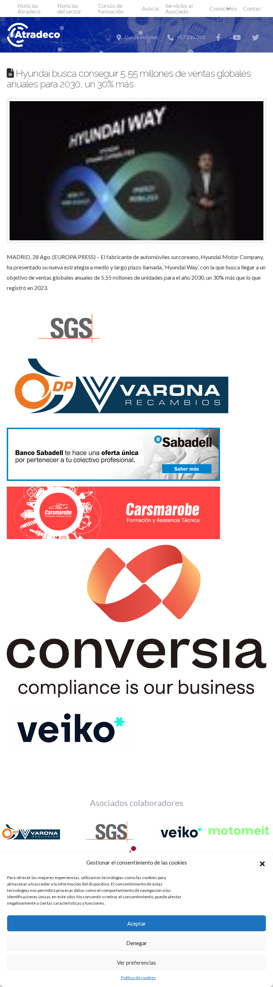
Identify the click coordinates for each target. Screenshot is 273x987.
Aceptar (136, 923)
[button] (262, 862)
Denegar (136, 943)
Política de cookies (138, 977)
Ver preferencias (136, 962)
